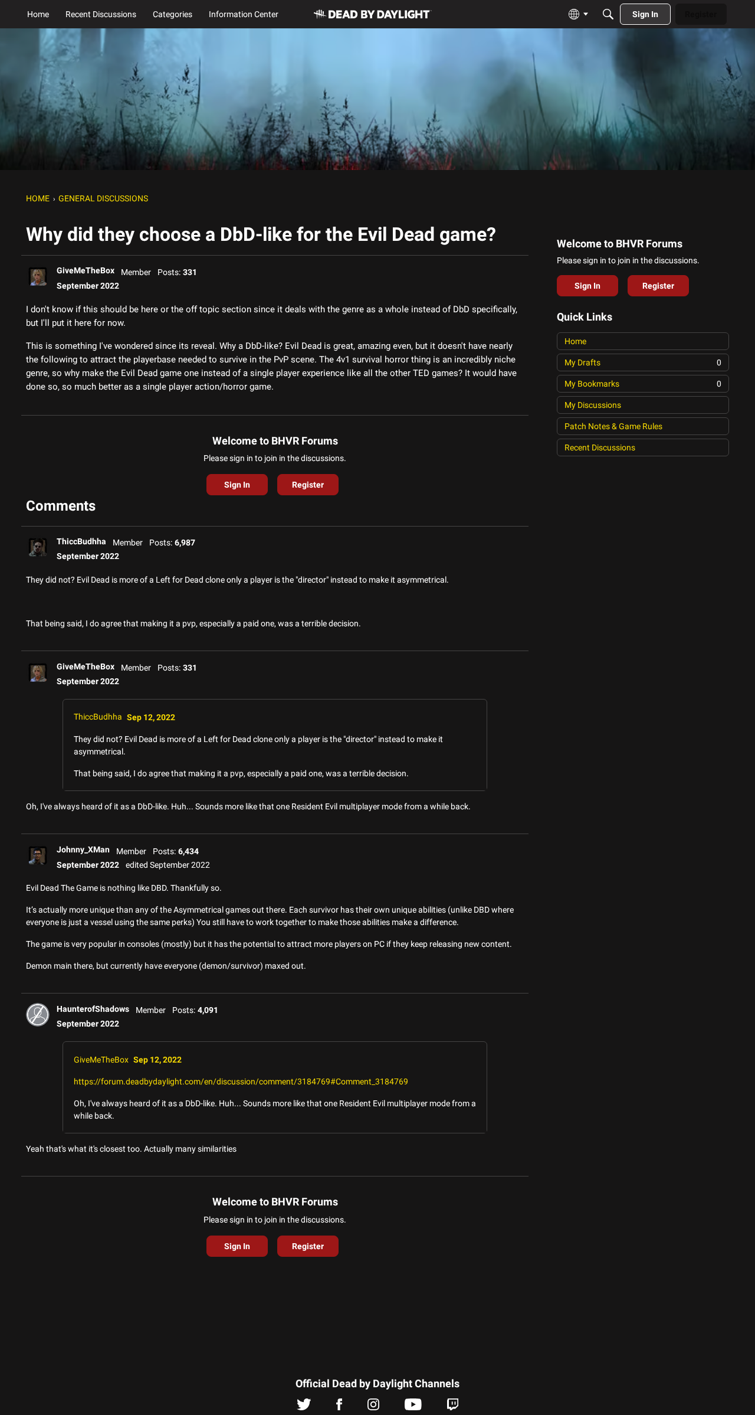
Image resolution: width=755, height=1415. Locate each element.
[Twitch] (452, 1407)
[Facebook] (339, 1407)
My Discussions (592, 405)
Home (575, 341)
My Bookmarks (642, 383)
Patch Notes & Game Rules (613, 426)
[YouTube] (413, 1407)
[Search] (608, 14)
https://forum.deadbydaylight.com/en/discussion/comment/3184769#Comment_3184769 (241, 1081)
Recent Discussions (599, 447)
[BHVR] (373, 14)
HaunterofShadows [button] (93, 1009)
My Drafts (642, 362)
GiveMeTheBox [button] (85, 270)
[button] (38, 276)
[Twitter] (304, 1407)
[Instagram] (373, 1407)
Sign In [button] (237, 484)
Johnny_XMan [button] (83, 849)
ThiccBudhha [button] (81, 541)
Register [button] (308, 484)
